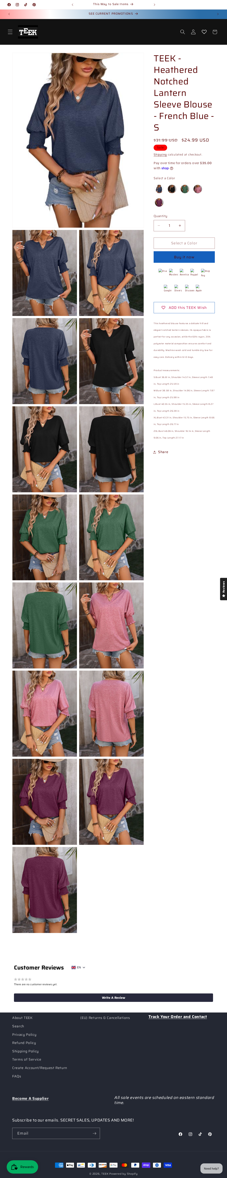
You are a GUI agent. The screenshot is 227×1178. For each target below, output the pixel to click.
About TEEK (22, 1017)
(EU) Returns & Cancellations (105, 1017)
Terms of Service (26, 1059)
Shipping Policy (25, 1051)
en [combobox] (79, 967)
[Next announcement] (154, 4)
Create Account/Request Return (39, 1068)
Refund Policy (24, 1043)
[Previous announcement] (72, 4)
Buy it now (184, 257)
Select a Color (164, 178)
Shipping (160, 154)
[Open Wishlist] (204, 32)
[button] (10, 32)
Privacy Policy (24, 1034)
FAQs (16, 1076)
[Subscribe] (94, 1133)
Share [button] (163, 452)
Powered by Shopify (123, 1174)
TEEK (104, 1174)
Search (18, 1026)
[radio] (159, 189)
